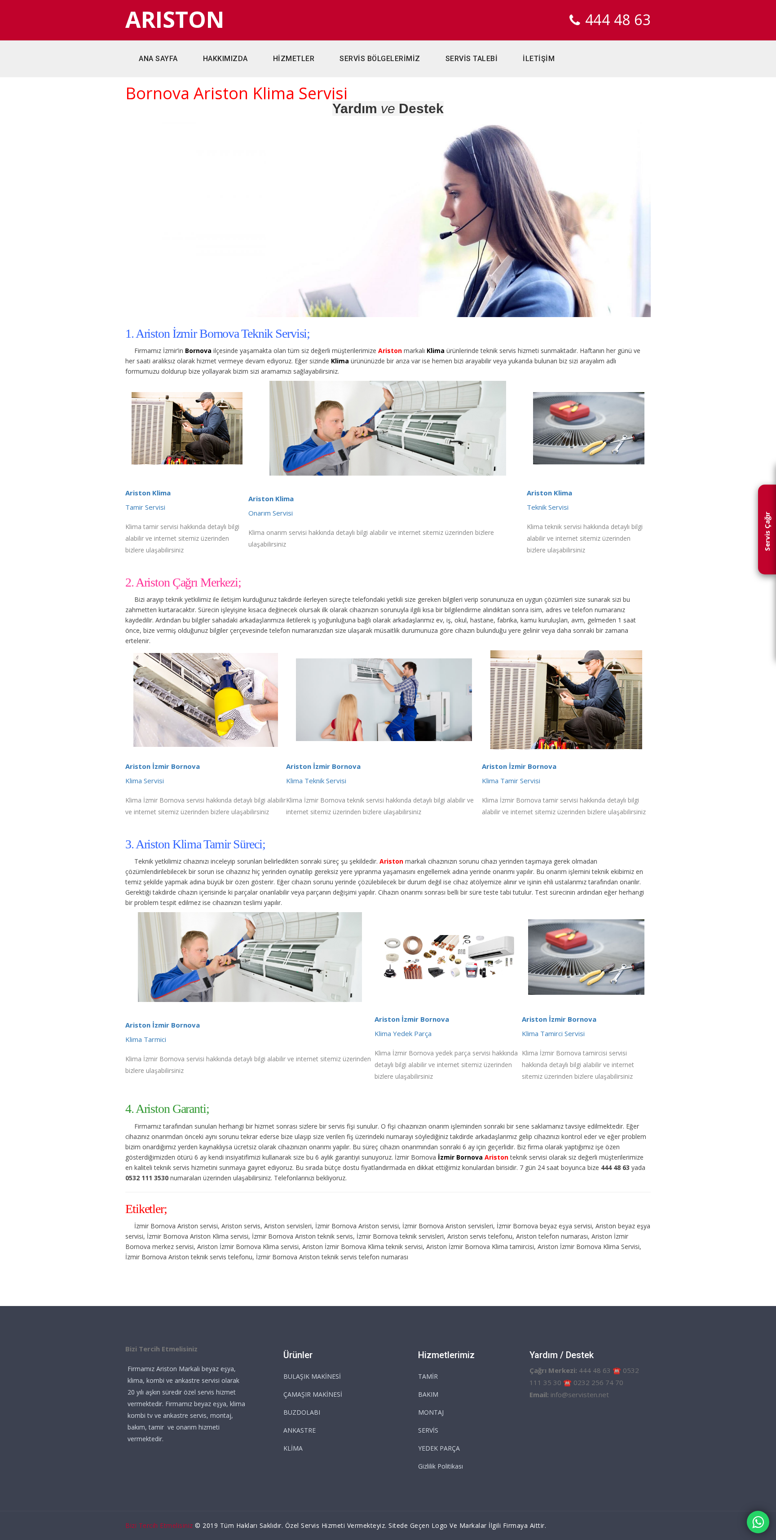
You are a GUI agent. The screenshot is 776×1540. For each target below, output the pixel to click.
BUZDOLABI (301, 1412)
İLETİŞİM (539, 58)
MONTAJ (431, 1412)
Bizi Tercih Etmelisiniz (159, 1525)
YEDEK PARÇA (439, 1448)
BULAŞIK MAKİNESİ (312, 1376)
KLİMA (293, 1448)
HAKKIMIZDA (225, 58)
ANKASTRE (299, 1430)
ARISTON (175, 19)
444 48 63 (618, 19)
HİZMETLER (294, 58)
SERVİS (428, 1430)
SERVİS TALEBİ (471, 58)
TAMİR (428, 1376)
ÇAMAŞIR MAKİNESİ (312, 1394)
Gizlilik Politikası (440, 1466)
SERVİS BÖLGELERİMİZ (380, 58)
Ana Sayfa (158, 58)
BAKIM (428, 1394)
